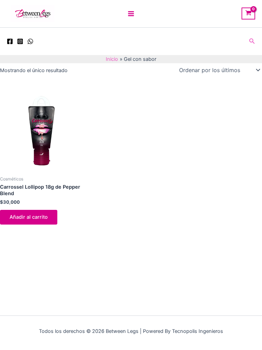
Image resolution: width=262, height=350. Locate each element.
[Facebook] (10, 41)
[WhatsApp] (30, 41)
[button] (252, 41)
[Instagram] (20, 41)
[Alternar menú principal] (131, 14)
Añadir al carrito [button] (29, 217)
